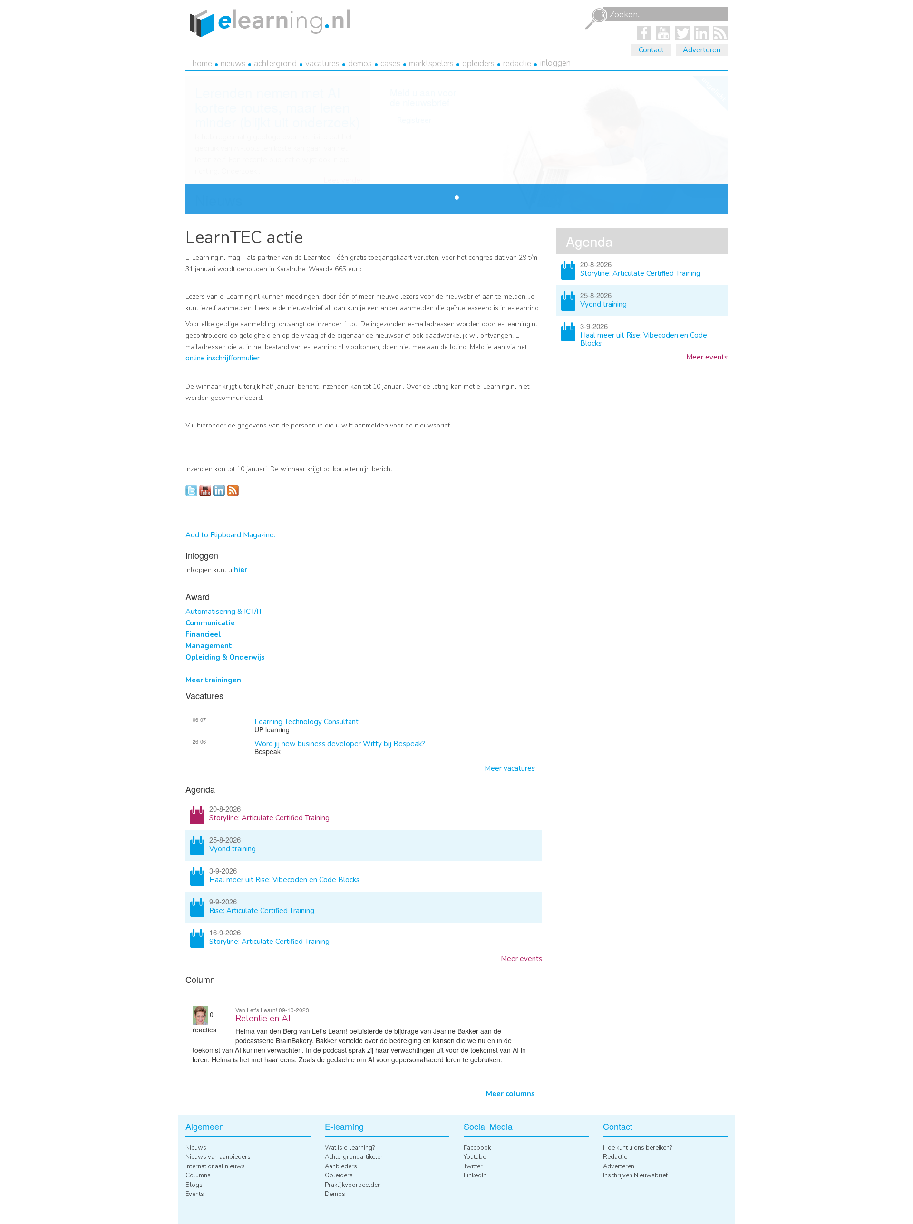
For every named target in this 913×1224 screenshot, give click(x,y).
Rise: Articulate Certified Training (261, 910)
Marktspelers (431, 63)
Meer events (521, 958)
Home (202, 63)
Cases (390, 63)
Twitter (473, 1166)
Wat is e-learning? (350, 1148)
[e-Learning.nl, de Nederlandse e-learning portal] (267, 22)
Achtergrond (275, 63)
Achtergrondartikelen (354, 1157)
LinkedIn (475, 1175)
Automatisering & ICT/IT (223, 611)
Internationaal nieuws (215, 1166)
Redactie (517, 63)
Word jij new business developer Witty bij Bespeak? (339, 743)
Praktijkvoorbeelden (353, 1185)
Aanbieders (341, 1166)
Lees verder (343, 180)
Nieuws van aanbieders (218, 1157)
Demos (360, 63)
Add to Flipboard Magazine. (230, 535)
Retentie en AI (263, 1018)
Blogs (194, 1185)
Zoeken (596, 19)
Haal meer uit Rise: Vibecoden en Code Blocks (284, 879)
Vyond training (232, 849)
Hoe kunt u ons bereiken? (637, 1148)
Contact (651, 50)
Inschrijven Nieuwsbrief (635, 1175)
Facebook (477, 1148)
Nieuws (233, 63)
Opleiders (478, 63)
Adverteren (701, 50)
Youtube (475, 1157)
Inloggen (555, 63)
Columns (198, 1175)
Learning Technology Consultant (306, 722)
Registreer (414, 120)
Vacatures (322, 63)
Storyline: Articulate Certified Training (269, 818)
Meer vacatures (510, 768)
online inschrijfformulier (222, 358)
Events (194, 1194)
